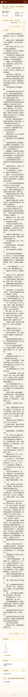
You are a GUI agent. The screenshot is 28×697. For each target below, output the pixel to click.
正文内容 (5, 30)
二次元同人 (12, 6)
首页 (3, 6)
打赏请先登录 (8, 655)
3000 (6, 648)
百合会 (5, 2)
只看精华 (17, 678)
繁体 (24, 22)
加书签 (11, 20)
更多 (23, 670)
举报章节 (18, 20)
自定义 (6, 652)
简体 (20, 22)
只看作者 (13, 678)
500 (6, 647)
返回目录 (17, 26)
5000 (6, 650)
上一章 (11, 26)
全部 (9, 678)
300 (6, 645)
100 (6, 643)
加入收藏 (6, 20)
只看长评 (22, 678)
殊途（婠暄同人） (21, 6)
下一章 (22, 26)
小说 (7, 6)
